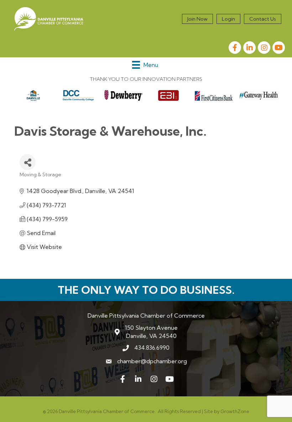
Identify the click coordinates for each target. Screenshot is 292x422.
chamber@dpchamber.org (152, 361)
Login (228, 19)
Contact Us (262, 19)
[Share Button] (28, 162)
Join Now (197, 19)
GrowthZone (234, 411)
